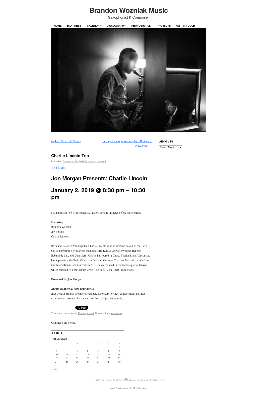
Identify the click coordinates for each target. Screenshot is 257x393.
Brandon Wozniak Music (128, 10)
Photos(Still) (141, 25)
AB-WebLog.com (140, 387)
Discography (116, 25)
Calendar (94, 25)
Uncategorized (86, 313)
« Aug (54, 368)
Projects (164, 25)
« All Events (58, 167)
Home (58, 25)
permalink (116, 313)
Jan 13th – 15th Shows (66, 141)
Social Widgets (116, 387)
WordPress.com (156, 379)
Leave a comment (96, 161)
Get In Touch (185, 25)
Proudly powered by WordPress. (108, 379)
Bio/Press (74, 25)
